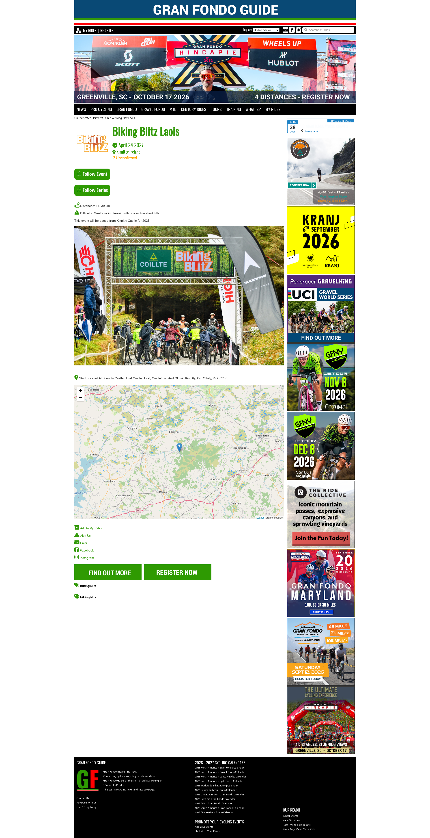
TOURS (216, 109)
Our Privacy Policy (86, 807)
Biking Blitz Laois (124, 118)
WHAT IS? (253, 109)
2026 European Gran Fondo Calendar (215, 790)
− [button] (80, 397)
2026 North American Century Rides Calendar (220, 777)
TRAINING (233, 109)
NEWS (81, 109)
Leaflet (260, 517)
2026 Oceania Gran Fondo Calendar (215, 799)
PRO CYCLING (101, 109)
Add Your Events (204, 827)
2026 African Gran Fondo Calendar (214, 812)
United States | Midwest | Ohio (92, 118)
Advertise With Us (87, 803)
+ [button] (80, 390)
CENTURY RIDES (193, 109)
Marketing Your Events (208, 831)
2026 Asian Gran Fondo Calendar (213, 803)
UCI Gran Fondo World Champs (324, 126)
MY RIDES (89, 30)
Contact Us (83, 798)
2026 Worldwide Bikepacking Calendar (216, 786)
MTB (173, 109)
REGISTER (107, 30)
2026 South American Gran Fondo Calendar (219, 808)
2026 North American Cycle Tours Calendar (219, 781)
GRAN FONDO (126, 109)
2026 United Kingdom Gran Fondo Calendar (219, 794)
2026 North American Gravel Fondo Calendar (220, 772)
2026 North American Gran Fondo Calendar (219, 768)
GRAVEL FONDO (153, 109)
